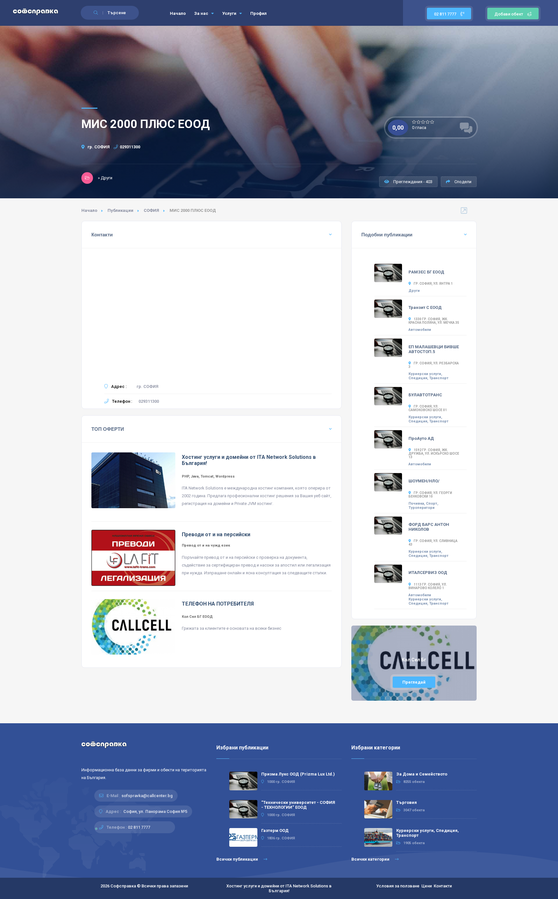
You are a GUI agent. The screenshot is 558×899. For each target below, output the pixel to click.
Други (414, 291)
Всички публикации (237, 859)
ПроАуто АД (421, 438)
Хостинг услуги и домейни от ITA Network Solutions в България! (279, 888)
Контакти (443, 886)
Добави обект (508, 14)
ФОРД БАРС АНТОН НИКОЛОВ (428, 527)
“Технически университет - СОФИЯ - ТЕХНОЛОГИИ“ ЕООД (298, 805)
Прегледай (414, 682)
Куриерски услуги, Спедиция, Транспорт (428, 376)
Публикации (120, 210)
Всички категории (370, 859)
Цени (426, 886)
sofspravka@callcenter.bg (147, 795)
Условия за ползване (397, 886)
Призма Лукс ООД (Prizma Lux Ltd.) (298, 774)
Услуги (229, 13)
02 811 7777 (445, 14)
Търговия (406, 802)
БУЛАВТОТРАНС (425, 394)
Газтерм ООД (275, 830)
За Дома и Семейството (421, 774)
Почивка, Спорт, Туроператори (423, 505)
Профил (258, 13)
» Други (105, 177)
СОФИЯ (151, 210)
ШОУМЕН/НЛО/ (423, 481)
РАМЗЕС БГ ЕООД (426, 272)
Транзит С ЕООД (425, 307)
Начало (178, 13)
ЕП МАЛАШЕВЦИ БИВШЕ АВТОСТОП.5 (433, 349)
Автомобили (419, 330)
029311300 (130, 146)
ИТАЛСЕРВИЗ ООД (427, 572)
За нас (201, 13)
